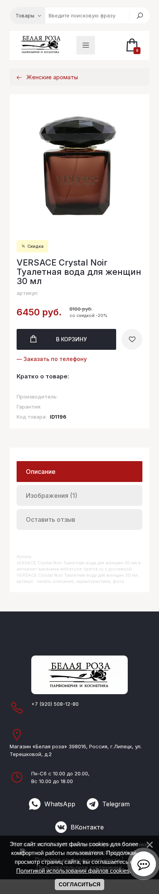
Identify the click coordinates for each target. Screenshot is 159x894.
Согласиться (79, 884)
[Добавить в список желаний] (132, 339)
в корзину (71, 339)
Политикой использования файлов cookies (73, 870)
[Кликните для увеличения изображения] (80, 165)
